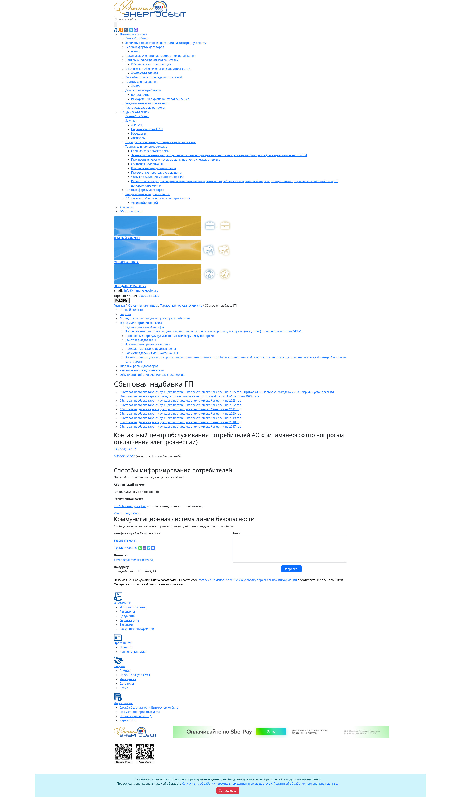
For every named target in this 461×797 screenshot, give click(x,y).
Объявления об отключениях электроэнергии (157, 69)
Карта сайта (128, 720)
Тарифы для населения (141, 82)
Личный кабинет (137, 38)
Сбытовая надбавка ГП (147, 164)
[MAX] (136, 30)
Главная (119, 305)
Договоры (138, 138)
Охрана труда (129, 620)
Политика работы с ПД (136, 716)
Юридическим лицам (135, 112)
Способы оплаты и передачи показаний (153, 77)
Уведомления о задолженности (147, 103)
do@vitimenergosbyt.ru (130, 506)
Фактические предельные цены (153, 168)
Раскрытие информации (137, 629)
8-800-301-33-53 (124, 456)
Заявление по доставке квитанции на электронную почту (165, 43)
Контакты (126, 207)
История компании (133, 607)
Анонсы (136, 125)
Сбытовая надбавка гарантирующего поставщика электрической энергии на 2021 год (180, 409)
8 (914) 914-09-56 (125, 548)
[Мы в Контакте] (126, 30)
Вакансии (126, 625)
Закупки (130, 121)
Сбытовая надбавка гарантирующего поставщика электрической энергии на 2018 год (180, 422)
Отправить (291, 569)
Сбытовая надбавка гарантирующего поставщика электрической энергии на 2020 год (180, 414)
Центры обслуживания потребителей (151, 60)
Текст (236, 533)
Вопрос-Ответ (141, 95)
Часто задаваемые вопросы (145, 108)
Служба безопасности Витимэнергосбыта (149, 707)
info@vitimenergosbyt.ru (141, 290)
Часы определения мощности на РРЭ (157, 177)
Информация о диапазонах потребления (160, 99)
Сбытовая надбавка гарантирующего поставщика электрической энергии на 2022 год (180, 405)
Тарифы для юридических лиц (146, 146)
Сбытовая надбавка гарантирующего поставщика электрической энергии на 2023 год (180, 401)
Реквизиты (127, 612)
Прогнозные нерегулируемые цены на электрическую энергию (175, 159)
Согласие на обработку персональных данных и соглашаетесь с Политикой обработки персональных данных (260, 783)
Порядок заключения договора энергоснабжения (160, 56)
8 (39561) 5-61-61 (125, 449)
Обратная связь (131, 211)
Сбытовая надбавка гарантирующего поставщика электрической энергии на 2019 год (180, 418)
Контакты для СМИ (133, 652)
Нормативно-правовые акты (140, 712)
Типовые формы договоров (144, 47)
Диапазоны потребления (143, 90)
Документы (127, 616)
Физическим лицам (133, 34)
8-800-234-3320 (149, 296)
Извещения (139, 134)
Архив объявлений (144, 73)
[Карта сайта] (116, 30)
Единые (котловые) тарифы (150, 151)
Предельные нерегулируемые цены (156, 172)
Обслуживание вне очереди (151, 64)
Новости (126, 647)
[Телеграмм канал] (131, 30)
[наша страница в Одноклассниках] (121, 30)
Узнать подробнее (127, 513)
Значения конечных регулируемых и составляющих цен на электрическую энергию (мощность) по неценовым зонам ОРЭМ (219, 155)
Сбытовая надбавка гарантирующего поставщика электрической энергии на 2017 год (180, 427)
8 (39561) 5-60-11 (125, 541)
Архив (135, 51)
